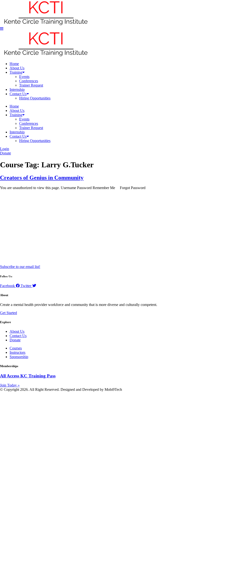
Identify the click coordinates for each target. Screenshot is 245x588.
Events (24, 77)
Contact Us (18, 94)
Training (16, 72)
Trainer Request (31, 85)
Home (14, 64)
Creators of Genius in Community (42, 177)
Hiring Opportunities (34, 98)
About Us (17, 68)
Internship (17, 89)
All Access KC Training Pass (28, 375)
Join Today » (10, 385)
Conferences (28, 81)
